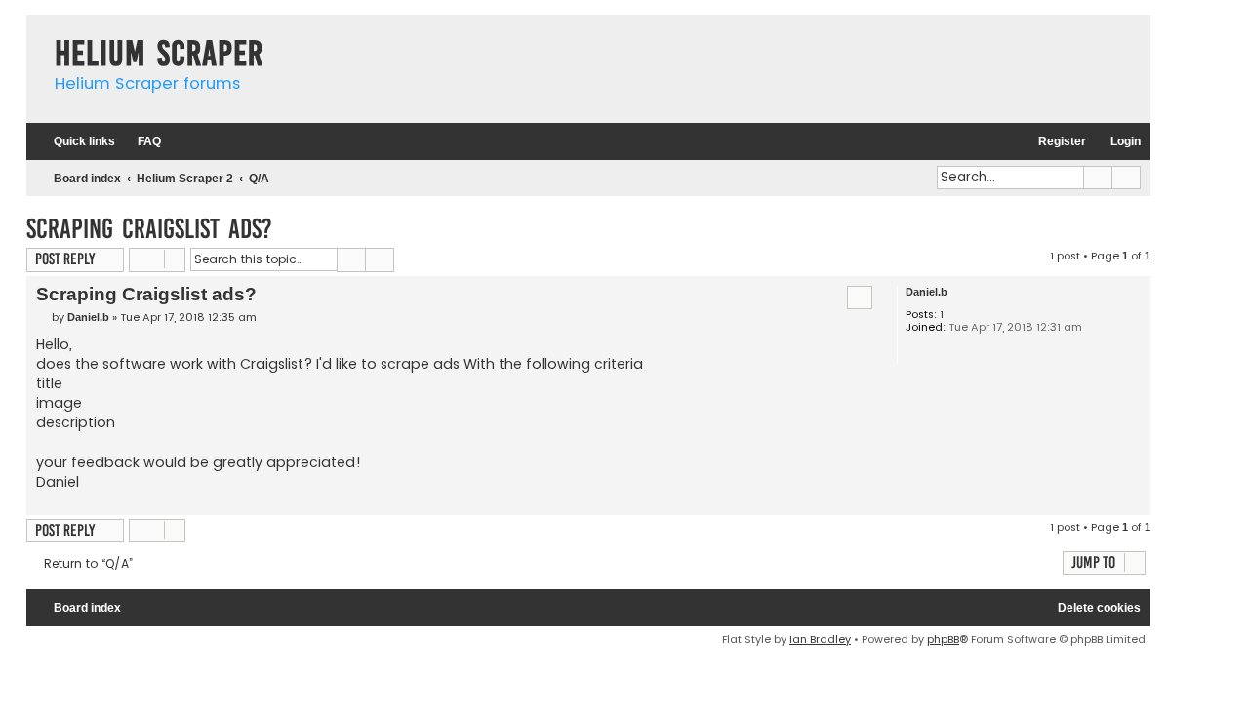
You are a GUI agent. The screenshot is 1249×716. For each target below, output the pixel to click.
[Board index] (35, 34)
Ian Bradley (820, 639)
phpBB (943, 639)
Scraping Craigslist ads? (149, 229)
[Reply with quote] (859, 297)
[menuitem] (140, 142)
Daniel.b (926, 292)
